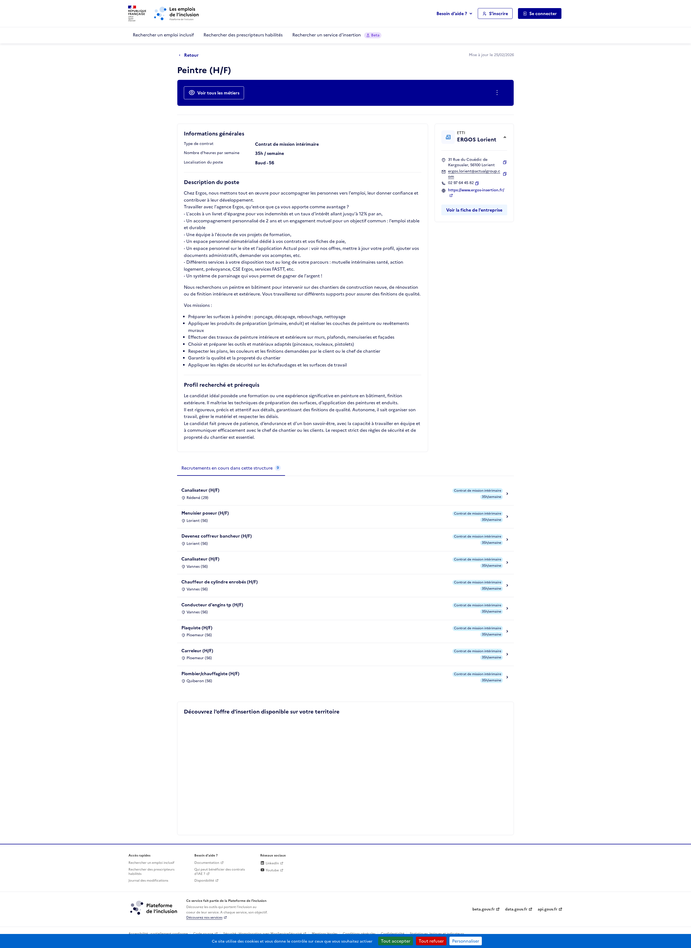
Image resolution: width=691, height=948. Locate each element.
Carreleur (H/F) (197, 650)
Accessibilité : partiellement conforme (158, 933)
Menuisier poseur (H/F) (205, 513)
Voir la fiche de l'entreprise (474, 210)
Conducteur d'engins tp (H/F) (212, 605)
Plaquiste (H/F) (196, 627)
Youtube (272, 870)
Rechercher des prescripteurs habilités (243, 35)
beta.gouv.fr (483, 909)
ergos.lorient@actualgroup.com (474, 174)
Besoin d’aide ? (451, 13)
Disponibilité (204, 880)
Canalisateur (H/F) (200, 490)
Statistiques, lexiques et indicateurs (437, 933)
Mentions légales (324, 933)
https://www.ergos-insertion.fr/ (476, 190)
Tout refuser (431, 941)
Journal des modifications (148, 880)
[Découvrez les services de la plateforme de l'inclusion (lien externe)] (154, 907)
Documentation (206, 862)
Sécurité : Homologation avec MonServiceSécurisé (262, 933)
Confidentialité (392, 933)
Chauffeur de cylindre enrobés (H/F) (219, 582)
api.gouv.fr (547, 909)
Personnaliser (465, 941)
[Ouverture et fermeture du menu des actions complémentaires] (498, 92)
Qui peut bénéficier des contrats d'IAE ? (219, 871)
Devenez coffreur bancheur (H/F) (216, 536)
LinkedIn (272, 863)
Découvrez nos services (204, 917)
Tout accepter (395, 941)
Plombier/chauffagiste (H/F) (210, 673)
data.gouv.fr (516, 909)
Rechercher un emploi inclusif (163, 35)
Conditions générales (359, 933)
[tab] (231, 468)
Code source (203, 933)
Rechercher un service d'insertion (336, 35)
